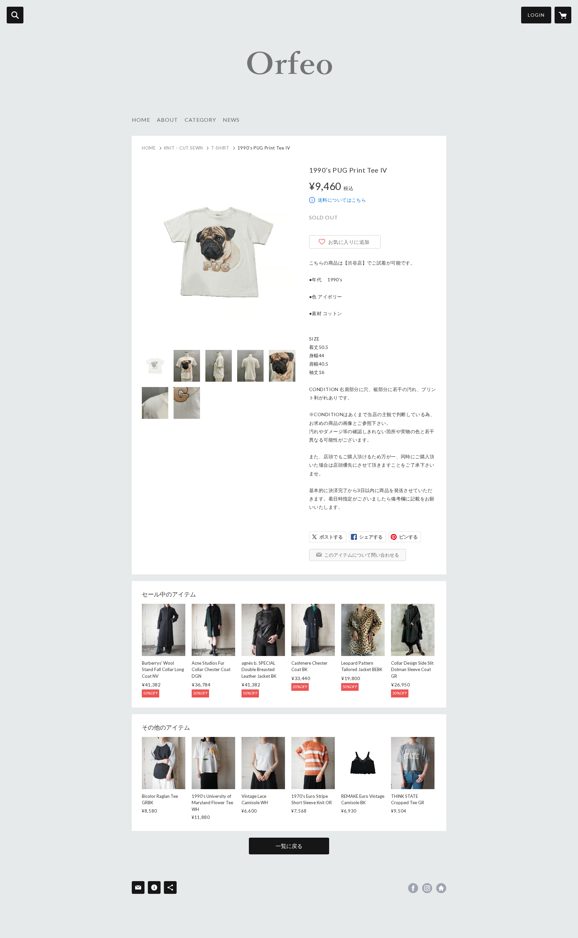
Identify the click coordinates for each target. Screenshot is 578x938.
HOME (141, 119)
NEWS (231, 119)
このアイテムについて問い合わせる (361, 555)
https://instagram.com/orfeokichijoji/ (427, 888)
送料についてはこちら (342, 200)
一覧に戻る (289, 846)
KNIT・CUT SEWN (183, 148)
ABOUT (167, 119)
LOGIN (536, 15)
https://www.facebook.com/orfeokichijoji (413, 888)
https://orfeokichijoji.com (441, 888)
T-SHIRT (220, 148)
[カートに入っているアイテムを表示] (563, 15)
